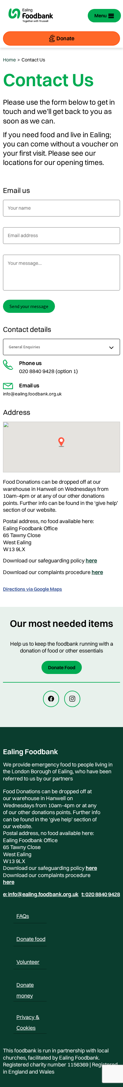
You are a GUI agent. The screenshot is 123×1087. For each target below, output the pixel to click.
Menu (100, 15)
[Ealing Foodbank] (31, 26)
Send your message (29, 306)
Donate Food (61, 667)
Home (9, 60)
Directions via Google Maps (32, 589)
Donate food (30, 939)
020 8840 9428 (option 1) (48, 371)
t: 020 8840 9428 (101, 894)
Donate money (25, 985)
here (91, 560)
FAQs (22, 916)
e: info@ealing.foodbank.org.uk (41, 894)
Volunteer (27, 961)
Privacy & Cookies (27, 1018)
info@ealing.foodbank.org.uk (32, 394)
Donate (65, 38)
